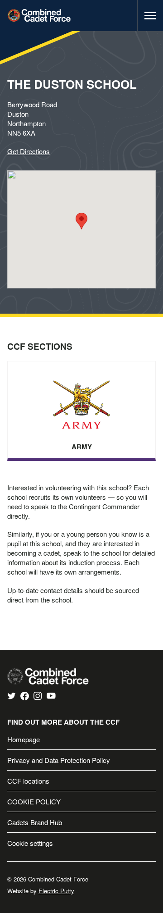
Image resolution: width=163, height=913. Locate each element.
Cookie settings (30, 843)
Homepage (23, 739)
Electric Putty (56, 890)
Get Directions (28, 151)
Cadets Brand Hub (34, 822)
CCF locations (28, 780)
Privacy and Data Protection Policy (58, 760)
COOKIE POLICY (34, 801)
